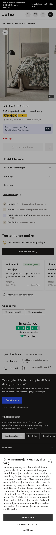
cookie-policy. (10, 509)
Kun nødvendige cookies (28, 525)
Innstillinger (28, 530)
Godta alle (28, 517)
